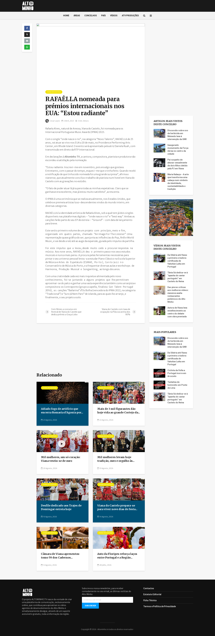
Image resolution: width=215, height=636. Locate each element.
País (103, 15)
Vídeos (113, 15)
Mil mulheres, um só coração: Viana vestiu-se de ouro (60, 458)
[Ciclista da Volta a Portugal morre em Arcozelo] (159, 373)
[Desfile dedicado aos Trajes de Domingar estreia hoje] (62, 489)
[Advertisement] (91, 348)
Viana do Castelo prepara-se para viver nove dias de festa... (117, 507)
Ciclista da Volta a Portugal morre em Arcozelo (176, 373)
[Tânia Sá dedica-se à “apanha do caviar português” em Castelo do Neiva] (159, 275)
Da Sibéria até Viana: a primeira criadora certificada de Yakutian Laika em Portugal (177, 261)
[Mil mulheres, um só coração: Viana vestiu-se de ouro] (62, 441)
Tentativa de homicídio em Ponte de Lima (177, 385)
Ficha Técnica (149, 600)
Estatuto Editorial (152, 594)
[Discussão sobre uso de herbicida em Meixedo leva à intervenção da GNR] (159, 133)
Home (66, 15)
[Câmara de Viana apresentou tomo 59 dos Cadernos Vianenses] (62, 537)
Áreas (77, 15)
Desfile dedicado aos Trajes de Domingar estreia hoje (61, 507)
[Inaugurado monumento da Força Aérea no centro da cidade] (159, 148)
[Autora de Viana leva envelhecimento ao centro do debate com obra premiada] (159, 310)
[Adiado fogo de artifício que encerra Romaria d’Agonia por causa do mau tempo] (62, 392)
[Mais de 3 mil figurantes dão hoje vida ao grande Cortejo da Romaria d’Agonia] (119, 392)
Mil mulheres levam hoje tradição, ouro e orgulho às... (116, 458)
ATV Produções (130, 15)
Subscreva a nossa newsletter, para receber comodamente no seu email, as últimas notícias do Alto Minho (106, 591)
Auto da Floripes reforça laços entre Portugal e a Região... (117, 555)
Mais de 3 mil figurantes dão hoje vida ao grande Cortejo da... (118, 410)
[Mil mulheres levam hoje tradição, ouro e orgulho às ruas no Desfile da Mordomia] (119, 441)
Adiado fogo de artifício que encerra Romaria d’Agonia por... (62, 410)
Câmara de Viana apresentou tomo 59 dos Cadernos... (60, 555)
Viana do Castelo (54, 92)
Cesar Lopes (54, 121)
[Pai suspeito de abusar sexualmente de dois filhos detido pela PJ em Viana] (159, 162)
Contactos (148, 588)
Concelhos (90, 15)
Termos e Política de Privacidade (159, 606)
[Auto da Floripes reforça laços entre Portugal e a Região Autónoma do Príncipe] (119, 537)
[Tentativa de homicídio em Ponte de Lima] (159, 385)
